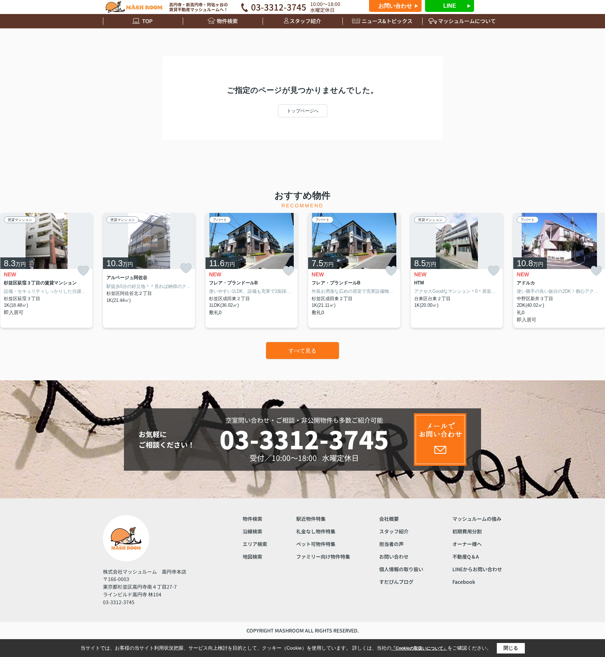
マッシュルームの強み (476, 518)
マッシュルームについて (467, 21)
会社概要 (389, 518)
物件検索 (227, 21)
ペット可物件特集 (315, 543)
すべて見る (302, 351)
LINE (449, 6)
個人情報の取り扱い (401, 569)
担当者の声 (391, 543)
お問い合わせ (395, 6)
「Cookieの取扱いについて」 (419, 648)
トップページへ (303, 110)
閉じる (510, 648)
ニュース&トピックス (387, 21)
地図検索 (252, 556)
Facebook (463, 581)
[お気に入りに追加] (83, 271)
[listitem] (149, 270)
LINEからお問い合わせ (477, 569)
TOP (147, 21)
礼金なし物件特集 (315, 531)
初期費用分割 (467, 531)
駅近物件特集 (311, 518)
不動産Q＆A (465, 556)
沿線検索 (252, 531)
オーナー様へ (467, 543)
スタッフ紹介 (305, 21)
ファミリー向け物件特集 (323, 556)
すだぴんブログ (396, 581)
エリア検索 (255, 543)
